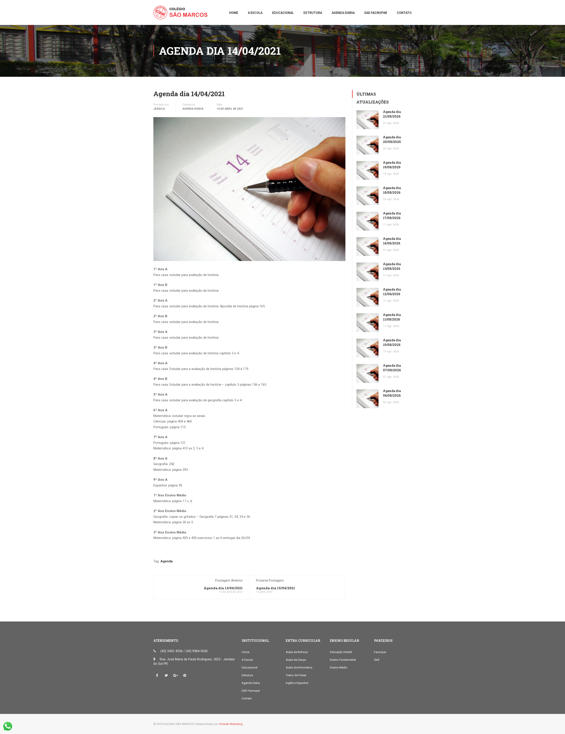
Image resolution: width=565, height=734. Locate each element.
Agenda (166, 561)
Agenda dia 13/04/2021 (223, 588)
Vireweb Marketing (231, 724)
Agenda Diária (192, 108)
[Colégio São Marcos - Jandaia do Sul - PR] (182, 15)
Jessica (159, 108)
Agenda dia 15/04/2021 (275, 588)
